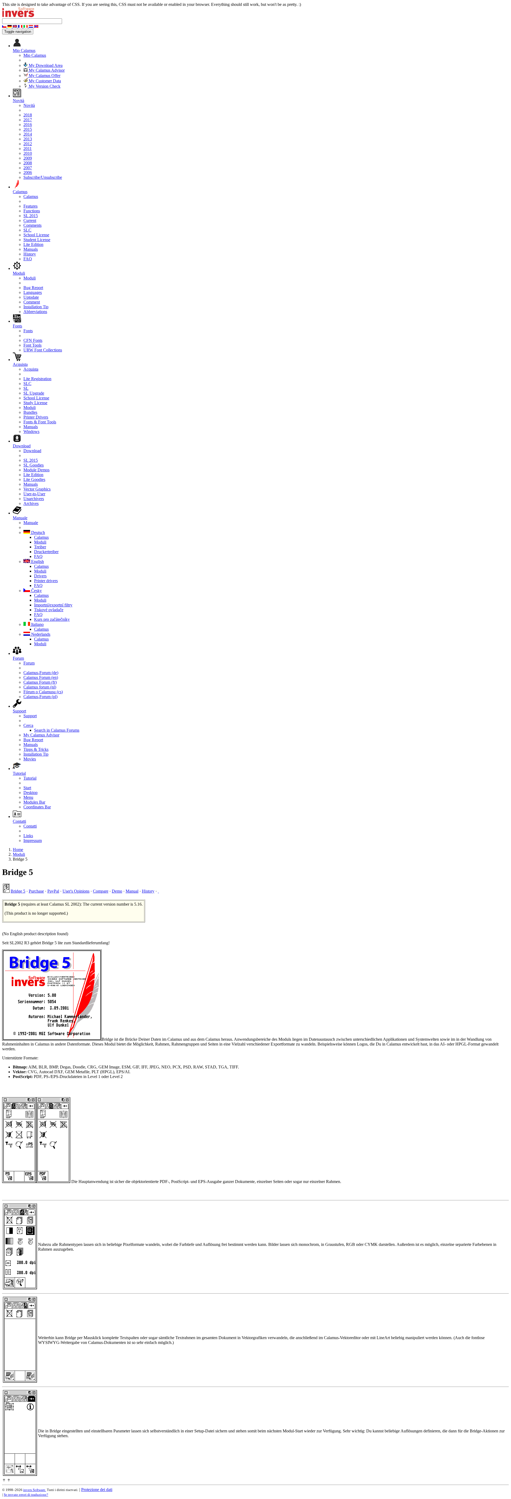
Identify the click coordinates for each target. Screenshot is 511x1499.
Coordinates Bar (37, 807)
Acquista (30, 369)
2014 (27, 134)
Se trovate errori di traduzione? (26, 1495)
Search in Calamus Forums (56, 730)
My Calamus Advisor (46, 70)
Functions (31, 211)
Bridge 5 (18, 891)
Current (29, 220)
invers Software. (34, 1490)
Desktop (30, 792)
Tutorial (29, 778)
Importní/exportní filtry (53, 605)
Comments (32, 225)
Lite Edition (33, 244)
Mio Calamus (34, 55)
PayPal (53, 891)
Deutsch (37, 532)
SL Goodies (33, 465)
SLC (27, 230)
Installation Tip (35, 307)
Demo (117, 891)
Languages (32, 292)
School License (36, 235)
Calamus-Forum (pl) (40, 696)
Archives (31, 503)
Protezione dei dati (96, 1489)
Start (27, 787)
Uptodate (31, 297)
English (37, 561)
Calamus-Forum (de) (40, 672)
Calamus (30, 196)
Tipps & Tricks (35, 749)
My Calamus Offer (44, 75)
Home (18, 849)
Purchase (36, 891)
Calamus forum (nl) (39, 687)
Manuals (30, 249)
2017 (27, 120)
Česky (36, 590)
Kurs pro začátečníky (52, 619)
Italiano (37, 624)
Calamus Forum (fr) (40, 682)
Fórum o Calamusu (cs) (43, 692)
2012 (27, 143)
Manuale (30, 522)
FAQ (27, 259)
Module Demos (36, 470)
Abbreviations (35, 311)
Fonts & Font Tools (39, 422)
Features (30, 206)
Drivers (40, 576)
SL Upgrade (33, 393)
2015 (27, 129)
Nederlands (40, 634)
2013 (27, 139)
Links (28, 835)
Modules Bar (34, 802)
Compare (100, 891)
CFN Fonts (32, 340)
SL (25, 388)
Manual (132, 891)
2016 (27, 124)
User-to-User (34, 494)
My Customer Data (44, 81)
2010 (27, 153)
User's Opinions (76, 891)
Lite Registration (37, 378)
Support (30, 716)
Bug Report (33, 287)
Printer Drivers (35, 417)
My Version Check (44, 86)
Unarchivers (33, 498)
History (29, 254)
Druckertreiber (46, 551)
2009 (27, 158)
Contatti (30, 826)
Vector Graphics (37, 489)
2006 (27, 172)
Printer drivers (46, 580)
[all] (158, 891)
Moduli (29, 278)
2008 (27, 163)
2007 (27, 167)
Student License (36, 239)
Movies (29, 759)
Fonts (28, 331)
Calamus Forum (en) (40, 677)
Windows (31, 431)
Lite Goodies (34, 479)
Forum (29, 663)
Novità (29, 105)
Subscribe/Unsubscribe (42, 177)
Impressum (32, 840)
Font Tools (32, 345)
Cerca (28, 725)
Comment (31, 302)
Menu (28, 797)
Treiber (40, 547)
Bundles (30, 412)
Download (32, 450)
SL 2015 (30, 215)
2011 (27, 148)
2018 (27, 115)
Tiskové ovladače (48, 609)
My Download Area (45, 65)
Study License (35, 402)
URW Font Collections (42, 350)
